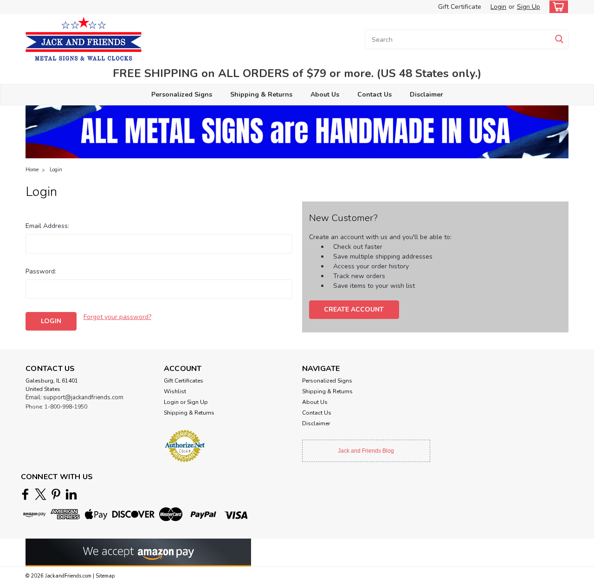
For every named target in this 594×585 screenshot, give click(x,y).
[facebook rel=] (25, 494)
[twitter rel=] (40, 494)
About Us (324, 94)
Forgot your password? (117, 316)
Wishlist (175, 391)
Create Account (354, 309)
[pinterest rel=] (56, 494)
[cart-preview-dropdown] (556, 6)
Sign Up (528, 6)
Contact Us (374, 94)
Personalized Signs (181, 94)
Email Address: (47, 225)
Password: (41, 271)
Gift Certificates (183, 380)
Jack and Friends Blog (366, 451)
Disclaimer (426, 94)
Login (498, 6)
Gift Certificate (459, 6)
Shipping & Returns (261, 94)
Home (32, 169)
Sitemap (105, 575)
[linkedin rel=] (71, 494)
